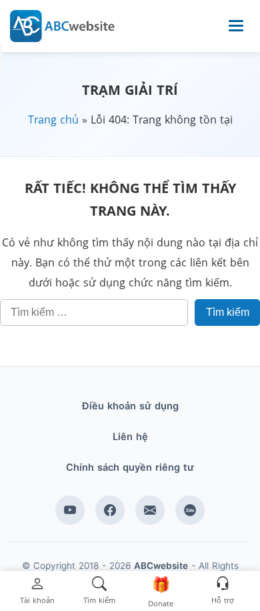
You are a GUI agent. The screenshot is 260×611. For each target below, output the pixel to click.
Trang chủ (53, 119)
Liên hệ (130, 437)
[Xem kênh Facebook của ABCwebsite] (110, 510)
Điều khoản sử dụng (130, 406)
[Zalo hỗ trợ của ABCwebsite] (190, 510)
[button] (37, 591)
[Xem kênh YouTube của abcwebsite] (70, 510)
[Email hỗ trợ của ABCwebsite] (150, 510)
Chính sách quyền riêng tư (130, 467)
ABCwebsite (161, 565)
